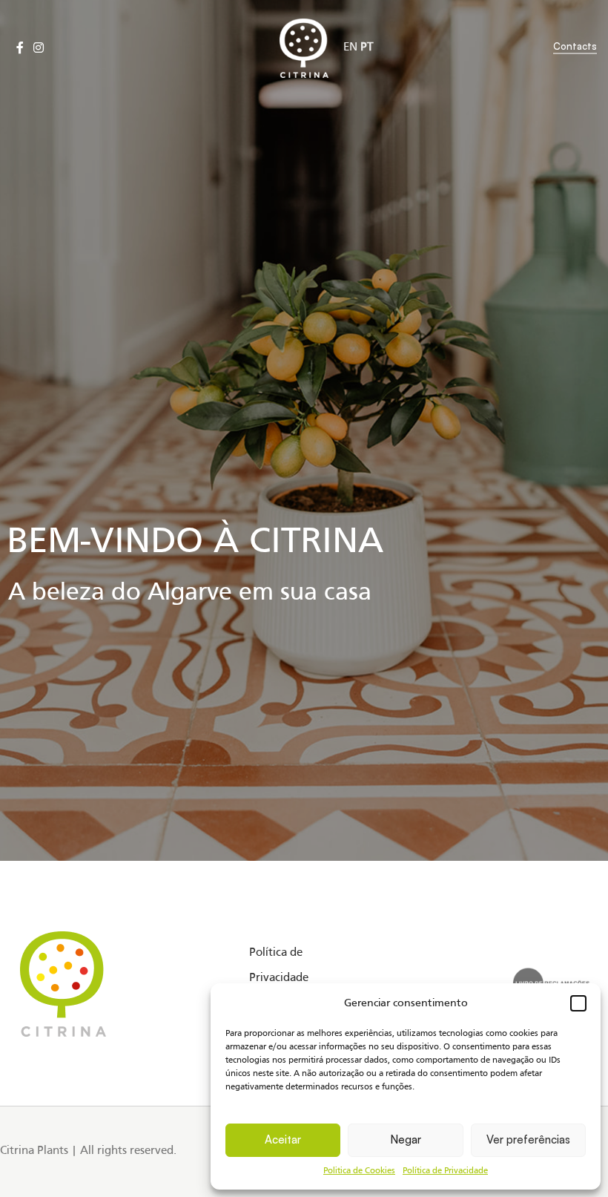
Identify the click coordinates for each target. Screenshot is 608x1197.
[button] (578, 1003)
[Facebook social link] (19, 48)
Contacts (575, 46)
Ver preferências (528, 1139)
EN (350, 47)
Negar (405, 1139)
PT (366, 47)
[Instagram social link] (38, 48)
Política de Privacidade (445, 1171)
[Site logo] (304, 48)
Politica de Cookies (359, 1171)
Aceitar (283, 1139)
